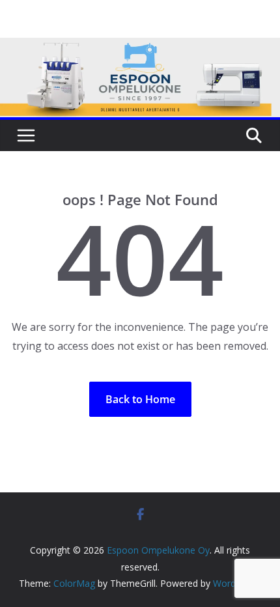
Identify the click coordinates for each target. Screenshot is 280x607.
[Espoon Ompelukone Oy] (140, 47)
